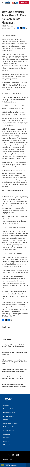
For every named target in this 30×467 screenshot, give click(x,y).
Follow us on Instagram (9, 412)
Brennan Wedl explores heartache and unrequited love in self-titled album (13, 378)
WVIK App (5, 419)
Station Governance (8, 430)
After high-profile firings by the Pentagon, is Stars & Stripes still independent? (14, 346)
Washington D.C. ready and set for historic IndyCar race (14, 353)
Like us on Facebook (8, 416)
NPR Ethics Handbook (9, 445)
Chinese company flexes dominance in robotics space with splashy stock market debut (14, 362)
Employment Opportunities (10, 423)
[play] (3, 465)
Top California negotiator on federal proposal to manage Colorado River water (14, 385)
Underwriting (6, 437)
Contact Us (6, 441)
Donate (24, 2)
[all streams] (28, 465)
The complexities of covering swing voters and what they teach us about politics (14, 370)
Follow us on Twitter (8, 409)
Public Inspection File (8, 427)
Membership (6, 434)
